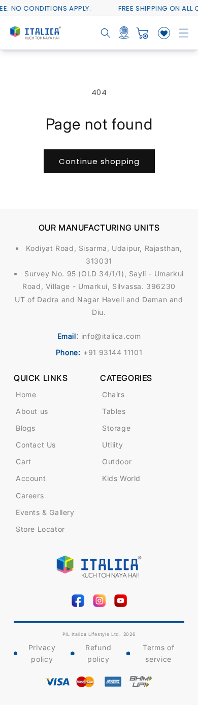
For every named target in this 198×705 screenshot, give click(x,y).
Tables (114, 411)
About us (32, 411)
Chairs (113, 394)
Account (31, 478)
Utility (112, 444)
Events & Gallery (45, 512)
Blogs (26, 428)
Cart (23, 461)
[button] (183, 33)
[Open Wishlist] (164, 33)
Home (26, 394)
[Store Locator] (124, 33)
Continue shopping (99, 161)
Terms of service (159, 653)
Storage (116, 428)
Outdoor (116, 461)
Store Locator (40, 529)
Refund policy (98, 653)
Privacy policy (42, 653)
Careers (30, 495)
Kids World (121, 478)
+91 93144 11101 (112, 352)
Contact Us (36, 444)
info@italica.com (111, 336)
